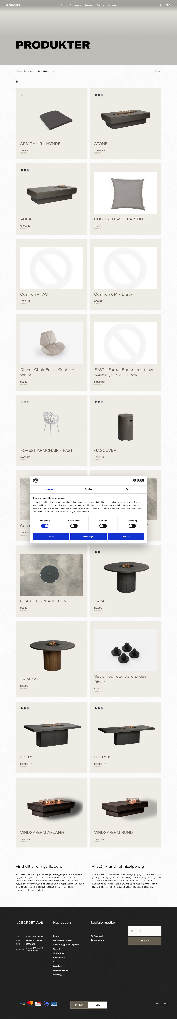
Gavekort (57, 966)
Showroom (76, 5)
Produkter (28, 71)
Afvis (51, 536)
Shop (64, 5)
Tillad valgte (88, 536)
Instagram (99, 940)
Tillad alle (126, 536)
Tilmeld (145, 940)
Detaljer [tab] (88, 489)
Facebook (98, 936)
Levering (57, 974)
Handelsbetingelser (62, 940)
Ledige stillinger (61, 970)
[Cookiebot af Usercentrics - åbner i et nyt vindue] (132, 481)
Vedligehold (59, 953)
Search (56, 936)
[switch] (74, 526)
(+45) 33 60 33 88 (35, 936)
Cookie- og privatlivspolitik (66, 944)
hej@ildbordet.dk (34, 940)
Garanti (56, 949)
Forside (19, 71)
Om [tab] (127, 489)
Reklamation (59, 957)
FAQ (55, 962)
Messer (89, 5)
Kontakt (111, 5)
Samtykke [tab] (49, 489)
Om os (100, 5)
